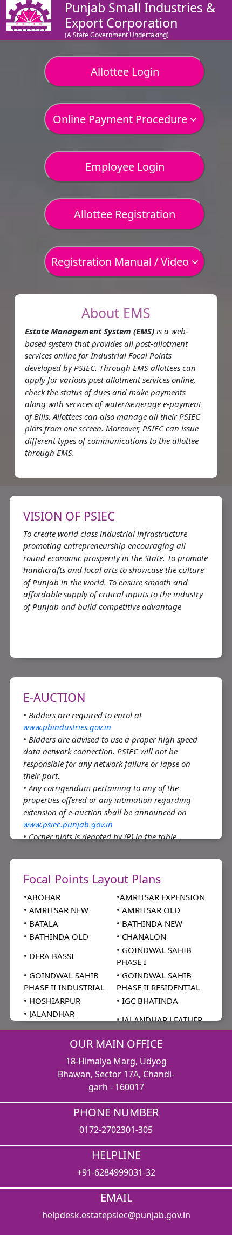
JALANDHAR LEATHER (161, 1019)
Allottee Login (125, 71)
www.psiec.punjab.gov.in (68, 824)
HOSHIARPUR (53, 1000)
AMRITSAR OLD (150, 910)
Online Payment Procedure (121, 119)
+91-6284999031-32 (116, 1172)
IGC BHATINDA (149, 1000)
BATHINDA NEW (151, 923)
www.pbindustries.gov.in (67, 726)
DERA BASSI (50, 955)
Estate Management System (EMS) (89, 331)
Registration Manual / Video (121, 261)
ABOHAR (43, 897)
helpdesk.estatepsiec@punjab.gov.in (116, 1215)
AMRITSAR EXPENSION (162, 897)
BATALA (42, 923)
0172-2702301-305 (116, 1130)
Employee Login (125, 166)
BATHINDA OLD (57, 936)
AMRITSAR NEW (57, 910)
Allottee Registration (124, 214)
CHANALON (143, 936)
